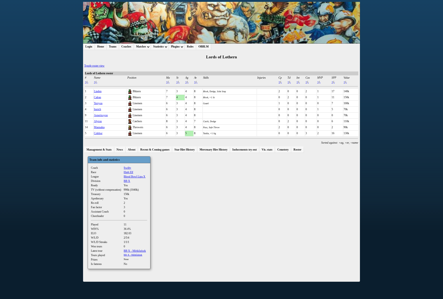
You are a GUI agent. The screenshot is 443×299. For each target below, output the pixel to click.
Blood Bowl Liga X (134, 176)
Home (100, 46)
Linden (98, 91)
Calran (97, 97)
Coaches (126, 46)
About (131, 149)
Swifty (127, 167)
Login (88, 46)
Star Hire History (184, 149)
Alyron (98, 121)
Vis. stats (267, 149)
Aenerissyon (101, 115)
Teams (113, 46)
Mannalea (99, 127)
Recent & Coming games (155, 149)
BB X (127, 181)
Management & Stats (99, 149)
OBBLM (203, 46)
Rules (190, 46)
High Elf (128, 172)
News (120, 149)
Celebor (98, 133)
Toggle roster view (94, 65)
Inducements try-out (244, 149)
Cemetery (283, 149)
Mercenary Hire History (213, 149)
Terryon (98, 103)
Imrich (97, 109)
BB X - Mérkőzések (135, 250)
